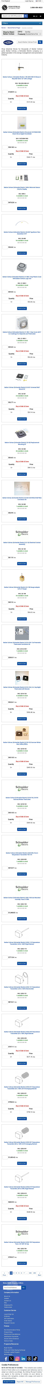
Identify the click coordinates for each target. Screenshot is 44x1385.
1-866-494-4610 (36, 7)
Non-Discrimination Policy (12, 1330)
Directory (7, 1316)
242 (30, 1273)
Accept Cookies (9, 1382)
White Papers (8, 1354)
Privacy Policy (8, 1332)
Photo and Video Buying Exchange (14, 1350)
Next (39, 1274)
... (26, 1273)
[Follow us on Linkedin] (24, 1359)
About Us (7, 1296)
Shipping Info (8, 1305)
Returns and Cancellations (12, 1334)
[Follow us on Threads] (30, 1359)
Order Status (8, 1320)
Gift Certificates (9, 1318)
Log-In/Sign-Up (9, 1314)
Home (4, 28)
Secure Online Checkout (11, 1338)
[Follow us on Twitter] (12, 1359)
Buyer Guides (8, 1348)
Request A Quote (9, 1323)
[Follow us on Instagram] (18, 1359)
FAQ (5, 1303)
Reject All (20, 1382)
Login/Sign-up (29, 1)
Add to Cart (22, 108)
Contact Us (7, 1300)
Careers (6, 1298)
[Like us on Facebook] (6, 1359)
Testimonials (8, 1307)
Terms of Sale (8, 1341)
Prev (4, 1274)
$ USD (39, 1)
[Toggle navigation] (40, 16)
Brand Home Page (14, 28)
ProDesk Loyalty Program (12, 1352)
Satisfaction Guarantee (11, 1336)
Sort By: (27, 32)
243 (34, 1273)
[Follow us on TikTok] (36, 1359)
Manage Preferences (33, 1382)
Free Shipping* (6, 1)
